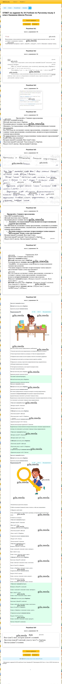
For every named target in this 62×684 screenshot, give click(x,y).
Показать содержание (31, 20)
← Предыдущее (26, 24)
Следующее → (35, 24)
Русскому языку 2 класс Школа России (33, 658)
